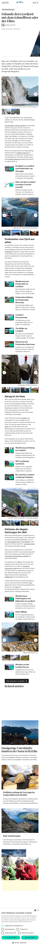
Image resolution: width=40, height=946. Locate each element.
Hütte (16, 587)
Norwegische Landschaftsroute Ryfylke (16, 556)
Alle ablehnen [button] (30, 937)
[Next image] (35, 94)
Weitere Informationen (25, 921)
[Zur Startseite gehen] (20, 2)
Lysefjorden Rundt (29, 544)
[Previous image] (4, 94)
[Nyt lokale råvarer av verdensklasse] (20, 756)
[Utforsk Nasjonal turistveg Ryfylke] (20, 837)
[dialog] (20, 927)
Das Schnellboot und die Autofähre (15, 125)
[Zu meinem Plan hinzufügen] (11, 169)
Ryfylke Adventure (14, 159)
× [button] (38, 910)
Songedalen (26, 542)
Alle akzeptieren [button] (11, 937)
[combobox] (35, 910)
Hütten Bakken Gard (13, 542)
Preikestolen (8, 251)
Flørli (19, 562)
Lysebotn (24, 418)
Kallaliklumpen (9, 577)
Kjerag (7, 426)
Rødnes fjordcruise (22, 153)
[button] (20, 943)
